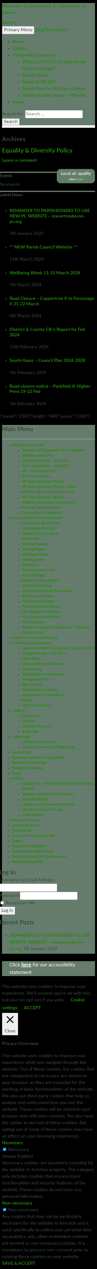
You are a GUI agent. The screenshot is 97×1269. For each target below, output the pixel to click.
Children (18, 711)
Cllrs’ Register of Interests (41, 612)
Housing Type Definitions (41, 507)
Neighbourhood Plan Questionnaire (49, 502)
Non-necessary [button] (17, 1203)
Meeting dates (33, 560)
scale (79, 179)
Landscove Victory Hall (39, 742)
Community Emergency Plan (33, 836)
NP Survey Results (36, 476)
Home (18, 102)
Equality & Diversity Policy (37, 151)
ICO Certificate (33, 622)
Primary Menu (18, 30)
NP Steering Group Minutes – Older (49, 487)
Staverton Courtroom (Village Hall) (48, 747)
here (26, 964)
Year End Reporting (36, 586)
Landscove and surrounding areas (48, 804)
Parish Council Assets (38, 601)
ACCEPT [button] (32, 1008)
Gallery (17, 841)
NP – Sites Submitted (38, 471)
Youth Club (30, 731)
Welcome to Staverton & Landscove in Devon (44, 9)
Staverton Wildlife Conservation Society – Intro (58, 648)
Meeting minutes (35, 554)
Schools (28, 721)
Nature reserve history (39, 690)
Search (9, 22)
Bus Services (21, 830)
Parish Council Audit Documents (47, 591)
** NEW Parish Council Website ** (43, 247)
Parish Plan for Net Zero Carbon (54, 89)
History (17, 778)
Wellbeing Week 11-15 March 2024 (44, 273)
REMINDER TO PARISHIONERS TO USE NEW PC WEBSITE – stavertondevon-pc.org (49, 216)
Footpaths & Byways (27, 768)
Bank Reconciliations (38, 596)
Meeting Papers (34, 549)
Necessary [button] (12, 1143)
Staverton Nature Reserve (31, 643)
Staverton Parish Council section (37, 518)
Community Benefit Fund (41, 523)
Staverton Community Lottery (34, 638)
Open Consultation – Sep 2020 (45, 466)
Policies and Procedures (40, 606)
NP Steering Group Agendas (43, 497)
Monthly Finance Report (40, 580)
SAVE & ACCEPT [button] (18, 1263)
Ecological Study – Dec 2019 (43, 653)
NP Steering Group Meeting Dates (48, 492)
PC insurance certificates (41, 617)
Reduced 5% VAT (39, 82)
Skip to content (51, 30)
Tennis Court (21, 752)
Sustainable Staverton (34, 55)
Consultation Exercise (38, 528)
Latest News (31, 659)
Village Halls (21, 737)
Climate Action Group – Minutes (54, 95)
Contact (20, 48)
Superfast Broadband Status (33, 851)
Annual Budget (33, 575)
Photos (27, 700)
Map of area (32, 685)
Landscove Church (26, 825)
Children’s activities (37, 726)
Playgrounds (31, 716)
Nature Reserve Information (43, 674)
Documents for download (42, 513)
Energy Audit (35, 75)
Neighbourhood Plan (28, 445)
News (17, 42)
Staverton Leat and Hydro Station (48, 794)
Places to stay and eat (29, 763)
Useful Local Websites (28, 846)
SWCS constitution (37, 705)
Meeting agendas (35, 544)
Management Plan (35, 679)
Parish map (30, 539)
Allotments (30, 565)
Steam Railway (33, 815)
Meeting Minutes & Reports (43, 664)
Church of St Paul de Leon (42, 810)
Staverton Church (25, 820)
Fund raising (32, 669)
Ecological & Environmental (43, 695)
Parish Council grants (38, 570)
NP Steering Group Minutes (43, 481)
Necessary (18, 1149)
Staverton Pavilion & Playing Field (37, 758)
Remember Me (20, 903)
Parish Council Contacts (40, 534)
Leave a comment (19, 160)
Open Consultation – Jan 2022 (45, 461)
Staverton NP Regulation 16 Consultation (53, 450)
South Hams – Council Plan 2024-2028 (47, 360)
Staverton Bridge (35, 799)
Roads (16, 773)
